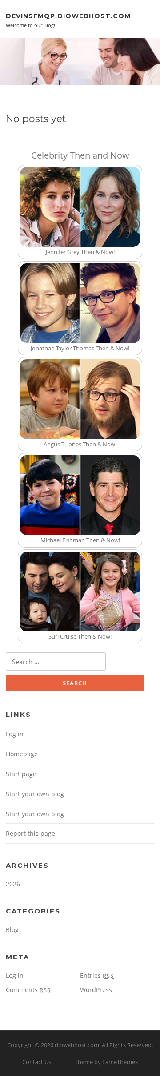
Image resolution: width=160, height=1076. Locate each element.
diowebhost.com (77, 1045)
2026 (13, 884)
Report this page (30, 833)
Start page (21, 774)
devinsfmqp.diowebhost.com (68, 16)
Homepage (22, 754)
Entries (97, 975)
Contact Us (36, 1062)
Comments (28, 989)
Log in (15, 734)
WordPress (96, 989)
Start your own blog (35, 794)
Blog (12, 929)
